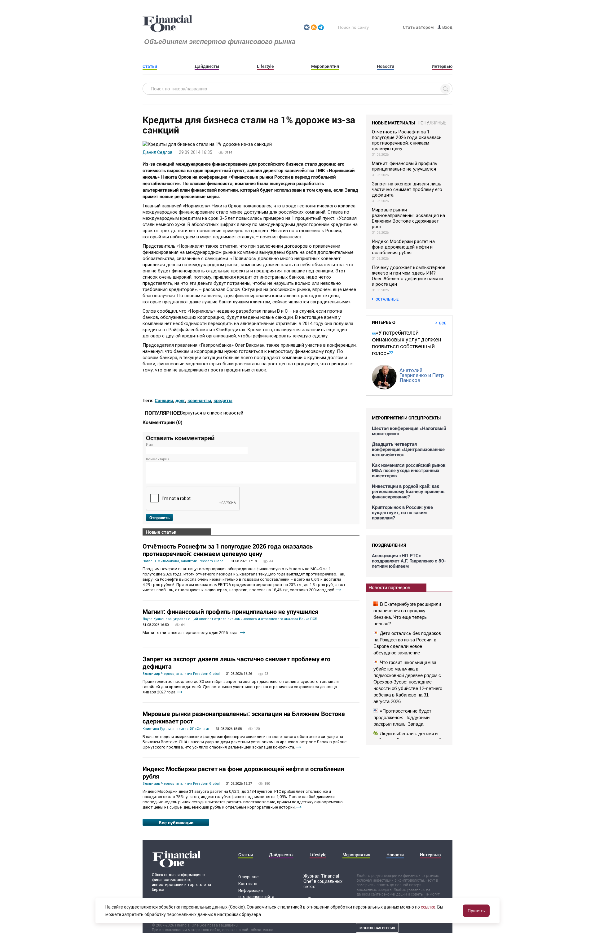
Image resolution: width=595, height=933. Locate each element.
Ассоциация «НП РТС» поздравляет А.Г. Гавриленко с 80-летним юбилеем (409, 561)
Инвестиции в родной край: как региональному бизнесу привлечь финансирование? (408, 491)
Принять (476, 910)
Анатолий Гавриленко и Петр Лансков (421, 375)
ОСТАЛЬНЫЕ (387, 299)
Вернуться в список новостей (211, 413)
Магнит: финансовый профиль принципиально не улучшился (230, 611)
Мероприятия (325, 66)
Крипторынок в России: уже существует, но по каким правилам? (402, 512)
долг (180, 400)
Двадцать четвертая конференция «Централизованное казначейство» (408, 449)
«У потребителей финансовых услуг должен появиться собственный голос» (406, 342)
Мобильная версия (377, 928)
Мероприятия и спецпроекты (406, 417)
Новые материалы (393, 123)
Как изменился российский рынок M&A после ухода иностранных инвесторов (408, 470)
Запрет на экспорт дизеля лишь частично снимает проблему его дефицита (236, 662)
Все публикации (176, 822)
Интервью (442, 66)
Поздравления (389, 545)
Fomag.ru (167, 24)
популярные (432, 122)
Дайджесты (207, 66)
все (442, 322)
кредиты (223, 400)
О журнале (248, 876)
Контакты (247, 883)
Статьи (150, 66)
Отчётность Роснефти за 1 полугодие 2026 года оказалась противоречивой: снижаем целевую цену (228, 550)
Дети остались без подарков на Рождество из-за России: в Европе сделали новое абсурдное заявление (407, 643)
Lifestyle (265, 66)
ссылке (428, 907)
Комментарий (158, 459)
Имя (149, 445)
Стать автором (418, 27)
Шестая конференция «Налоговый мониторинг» (409, 431)
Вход (446, 27)
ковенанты (199, 400)
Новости (385, 66)
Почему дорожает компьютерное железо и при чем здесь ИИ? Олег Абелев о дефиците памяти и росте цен (408, 276)
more (338, 590)
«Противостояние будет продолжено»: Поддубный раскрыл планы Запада (402, 717)
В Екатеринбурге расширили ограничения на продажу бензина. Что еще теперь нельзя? (407, 613)
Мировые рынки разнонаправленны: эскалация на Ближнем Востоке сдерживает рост (244, 717)
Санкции (164, 400)
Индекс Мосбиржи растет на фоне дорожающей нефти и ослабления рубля (243, 772)
